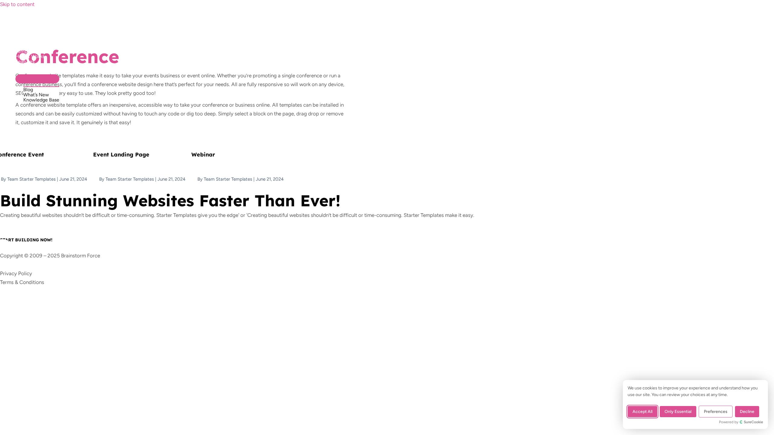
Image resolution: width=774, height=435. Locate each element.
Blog (28, 89)
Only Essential (678, 411)
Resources (26, 71)
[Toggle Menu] (37, 78)
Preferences (715, 411)
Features (24, 61)
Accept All (642, 411)
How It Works (29, 56)
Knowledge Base (41, 99)
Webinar (203, 154)
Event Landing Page (121, 154)
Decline (747, 411)
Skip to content (17, 4)
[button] (27, 117)
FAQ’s (21, 66)
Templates (26, 51)
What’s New (36, 94)
